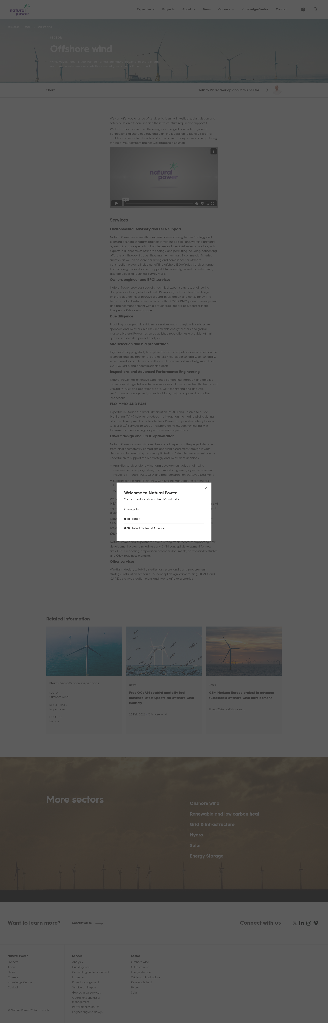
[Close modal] (205, 488)
